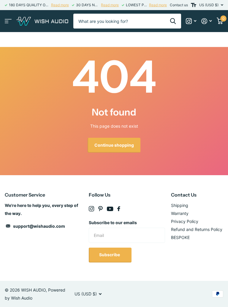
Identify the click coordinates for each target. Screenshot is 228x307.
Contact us (179, 5)
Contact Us (184, 195)
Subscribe (110, 254)
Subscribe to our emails (113, 222)
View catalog (8, 21)
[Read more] (191, 21)
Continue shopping (114, 145)
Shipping (179, 205)
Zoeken (173, 21)
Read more (60, 5)
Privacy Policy (184, 221)
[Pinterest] (100, 208)
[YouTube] (110, 209)
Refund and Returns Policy (196, 229)
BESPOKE (180, 237)
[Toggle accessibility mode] (193, 5)
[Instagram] (91, 208)
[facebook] (118, 208)
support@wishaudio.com (39, 226)
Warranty (180, 213)
